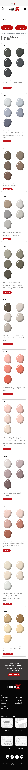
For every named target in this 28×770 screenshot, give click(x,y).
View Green (7, 292)
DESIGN (21, 763)
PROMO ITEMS (6, 707)
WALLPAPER (5, 700)
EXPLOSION (14, 763)
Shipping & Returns (19, 700)
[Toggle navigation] (25, 9)
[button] (17, 3)
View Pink (6, 449)
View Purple (7, 499)
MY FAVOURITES (20, 697)
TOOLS (3, 702)
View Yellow (7, 654)
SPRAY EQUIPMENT (5, 704)
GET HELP (4, 708)
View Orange (7, 394)
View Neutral (8, 344)
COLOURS (4, 697)
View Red (6, 550)
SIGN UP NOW (14, 674)
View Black (7, 88)
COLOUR (6, 763)
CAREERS (18, 704)
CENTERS (13, 765)
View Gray (7, 239)
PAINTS (4, 699)
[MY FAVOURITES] (12, 3)
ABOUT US (19, 702)
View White (7, 604)
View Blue (7, 141)
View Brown (7, 189)
